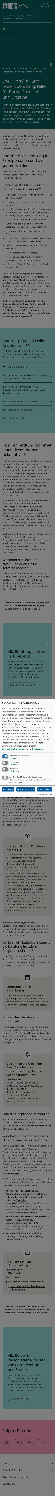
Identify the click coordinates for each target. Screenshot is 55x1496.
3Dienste (14, 758)
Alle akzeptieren (45, 789)
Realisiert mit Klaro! (45, 794)
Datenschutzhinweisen (13, 749)
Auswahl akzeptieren (26, 789)
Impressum (37, 749)
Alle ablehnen (8, 789)
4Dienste (14, 771)
